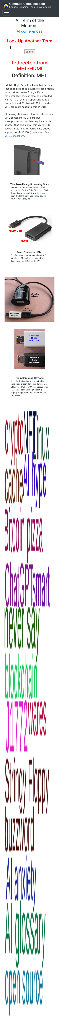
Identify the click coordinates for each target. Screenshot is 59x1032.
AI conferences (30, 31)
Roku (36, 196)
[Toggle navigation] (6, 13)
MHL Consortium (14, 135)
